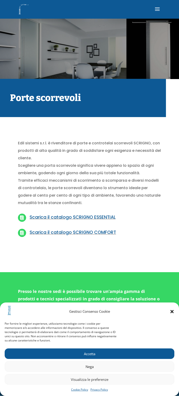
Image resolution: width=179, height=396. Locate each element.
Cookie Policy (79, 390)
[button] (172, 311)
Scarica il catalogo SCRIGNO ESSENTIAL (73, 217)
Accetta (89, 353)
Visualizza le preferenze (89, 379)
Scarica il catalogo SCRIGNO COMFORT (73, 232)
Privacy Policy (99, 390)
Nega (90, 366)
